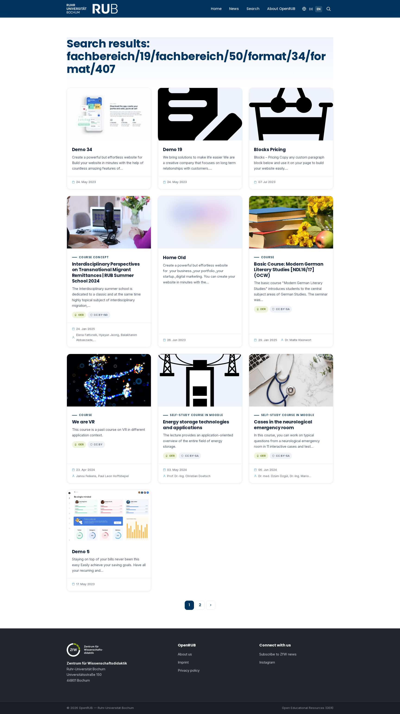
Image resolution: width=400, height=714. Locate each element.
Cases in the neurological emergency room (283, 425)
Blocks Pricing (270, 149)
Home (216, 8)
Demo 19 (172, 149)
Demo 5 (81, 552)
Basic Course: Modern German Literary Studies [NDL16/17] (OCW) (288, 270)
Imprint (183, 662)
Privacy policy (189, 670)
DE (311, 9)
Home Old (174, 258)
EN (319, 9)
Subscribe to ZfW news (278, 654)
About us (185, 654)
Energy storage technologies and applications (196, 425)
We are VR (83, 422)
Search (253, 8)
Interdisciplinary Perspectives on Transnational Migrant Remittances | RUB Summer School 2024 (106, 272)
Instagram (267, 662)
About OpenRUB (281, 8)
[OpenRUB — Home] (92, 9)
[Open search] (328, 9)
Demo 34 (82, 149)
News (234, 8)
